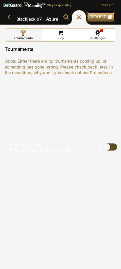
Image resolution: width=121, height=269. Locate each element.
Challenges (98, 34)
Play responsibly (59, 5)
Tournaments (23, 38)
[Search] (66, 17)
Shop (60, 38)
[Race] (79, 17)
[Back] (9, 17)
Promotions (101, 72)
